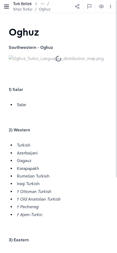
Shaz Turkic (23, 9)
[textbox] (24, 32)
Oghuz (45, 9)
